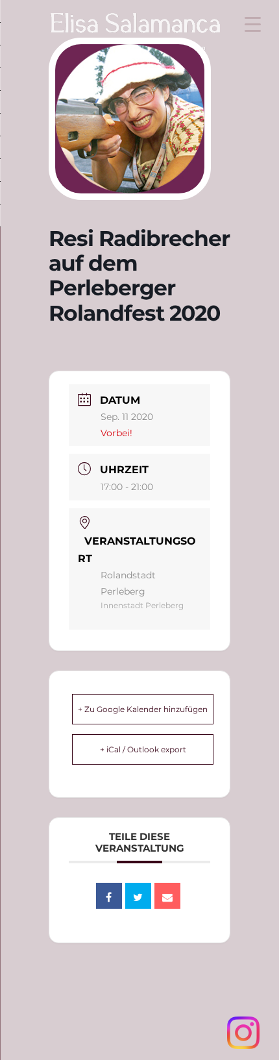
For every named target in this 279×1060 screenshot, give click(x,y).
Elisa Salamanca (110, 28)
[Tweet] (138, 896)
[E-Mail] (167, 896)
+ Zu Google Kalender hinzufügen (143, 709)
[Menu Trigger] (253, 24)
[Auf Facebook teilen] (109, 896)
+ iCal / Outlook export (143, 749)
